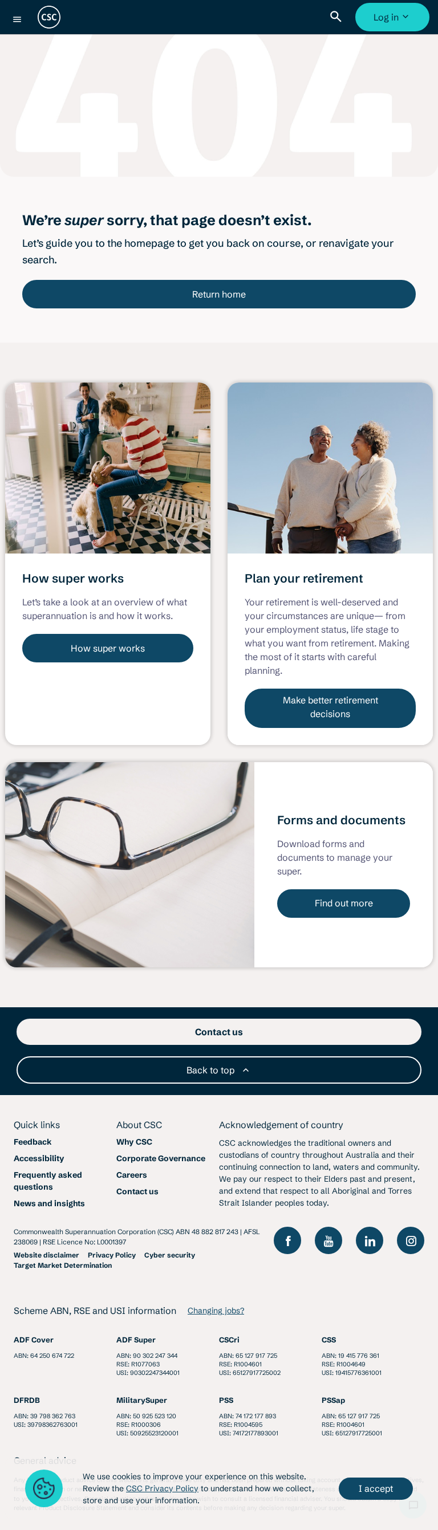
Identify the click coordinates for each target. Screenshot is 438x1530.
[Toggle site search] (338, 17)
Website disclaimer (46, 1255)
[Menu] (17, 19)
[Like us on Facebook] (287, 1240)
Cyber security (169, 1255)
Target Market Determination (63, 1265)
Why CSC (134, 1142)
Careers (131, 1175)
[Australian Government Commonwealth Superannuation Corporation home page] (49, 17)
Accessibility (39, 1158)
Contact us (137, 1191)
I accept (376, 1488)
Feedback (33, 1142)
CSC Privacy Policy (162, 1488)
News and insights (49, 1203)
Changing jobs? (216, 1310)
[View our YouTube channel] (328, 1240)
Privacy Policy (112, 1255)
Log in (394, 21)
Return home (219, 294)
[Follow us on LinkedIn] (369, 1240)
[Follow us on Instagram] (410, 1240)
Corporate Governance (160, 1158)
